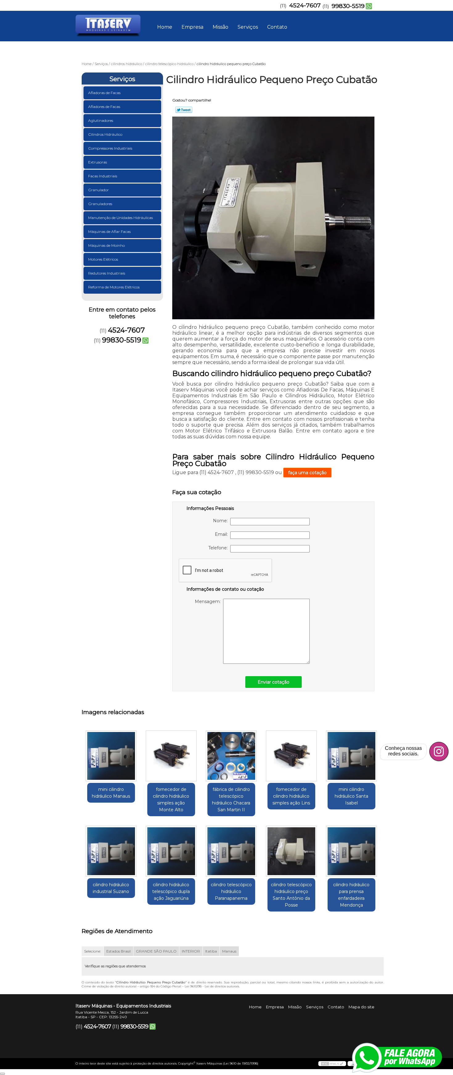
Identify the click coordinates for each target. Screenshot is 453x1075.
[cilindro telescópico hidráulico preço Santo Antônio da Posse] (291, 851)
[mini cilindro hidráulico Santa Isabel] (351, 755)
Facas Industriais (102, 176)
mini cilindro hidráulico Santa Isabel (351, 796)
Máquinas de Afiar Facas (109, 231)
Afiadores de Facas (104, 106)
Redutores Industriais (106, 273)
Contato (277, 27)
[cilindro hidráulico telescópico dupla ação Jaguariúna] (171, 851)
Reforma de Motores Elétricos (114, 287)
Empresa (192, 27)
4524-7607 (305, 5)
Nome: (221, 520)
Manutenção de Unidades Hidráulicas (120, 217)
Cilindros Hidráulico (105, 134)
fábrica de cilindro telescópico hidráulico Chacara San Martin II (231, 799)
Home (164, 27)
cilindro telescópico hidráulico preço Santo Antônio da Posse (291, 895)
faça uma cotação (307, 472)
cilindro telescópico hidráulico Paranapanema (231, 891)
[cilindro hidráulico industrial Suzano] (111, 851)
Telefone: (219, 548)
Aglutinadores (100, 120)
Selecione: (92, 951)
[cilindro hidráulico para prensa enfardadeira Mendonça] (351, 851)
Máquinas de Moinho (106, 245)
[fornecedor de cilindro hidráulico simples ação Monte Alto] (171, 755)
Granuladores (100, 203)
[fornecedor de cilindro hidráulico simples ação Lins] (291, 755)
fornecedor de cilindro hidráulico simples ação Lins (291, 796)
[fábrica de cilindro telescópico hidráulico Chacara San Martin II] (231, 755)
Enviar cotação (273, 682)
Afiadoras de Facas (104, 92)
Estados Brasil (118, 951)
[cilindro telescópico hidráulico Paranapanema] (231, 851)
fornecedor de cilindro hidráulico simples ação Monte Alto (171, 799)
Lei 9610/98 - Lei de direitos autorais (212, 986)
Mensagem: (209, 601)
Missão (220, 27)
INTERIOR (191, 951)
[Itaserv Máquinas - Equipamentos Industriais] (111, 23)
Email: (222, 534)
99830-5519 (348, 6)
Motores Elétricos (103, 259)
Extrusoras (97, 162)
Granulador (98, 190)
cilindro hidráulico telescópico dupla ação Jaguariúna (171, 891)
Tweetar (183, 110)
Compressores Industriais (110, 148)
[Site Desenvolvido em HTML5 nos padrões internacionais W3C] (332, 1063)
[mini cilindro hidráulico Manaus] (111, 755)
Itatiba (211, 951)
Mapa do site (361, 1006)
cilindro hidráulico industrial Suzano (111, 888)
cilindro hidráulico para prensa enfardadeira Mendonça (351, 895)
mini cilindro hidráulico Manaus (111, 793)
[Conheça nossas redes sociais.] (438, 751)
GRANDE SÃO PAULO (156, 951)
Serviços (248, 27)
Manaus (229, 951)
